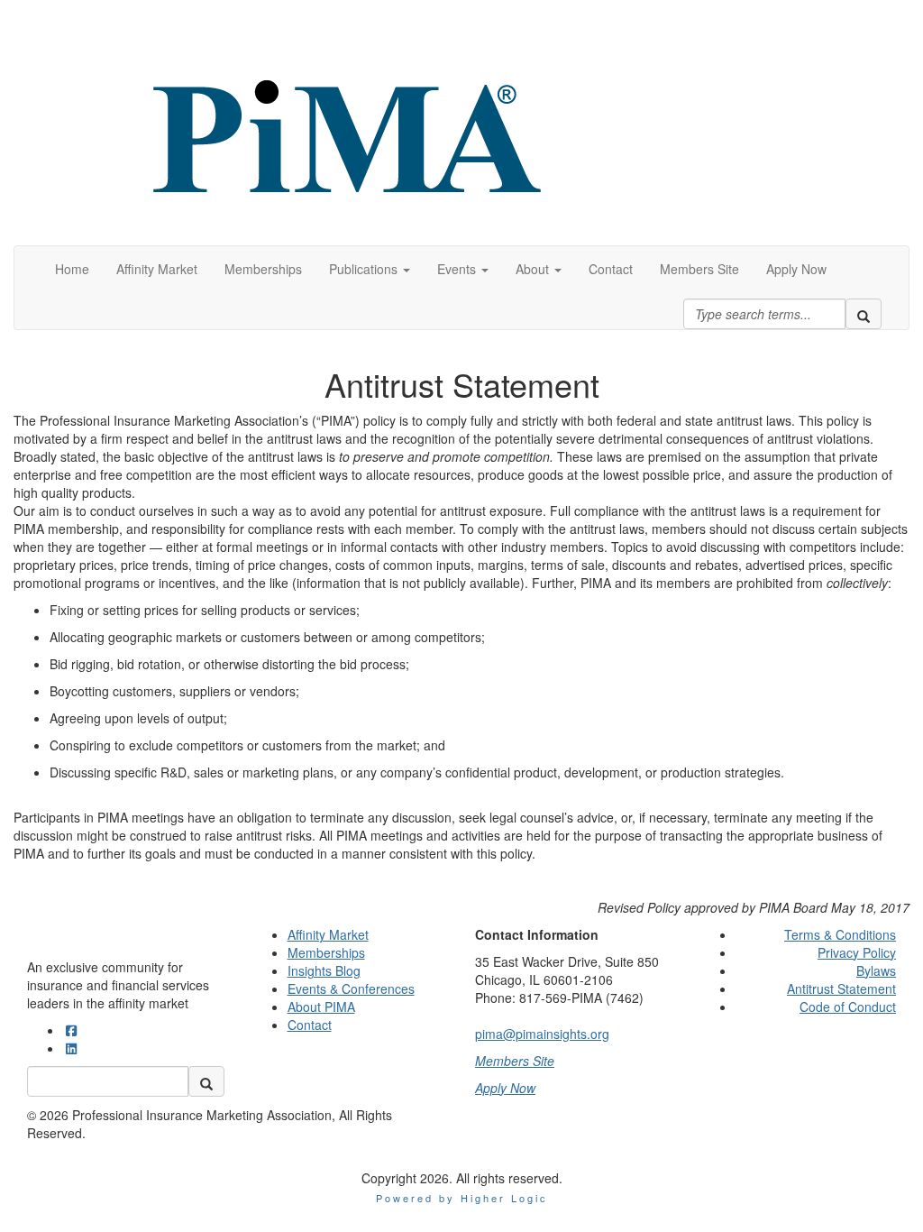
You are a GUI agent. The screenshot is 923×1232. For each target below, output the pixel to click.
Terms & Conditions (840, 934)
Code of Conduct (848, 1007)
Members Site (514, 1061)
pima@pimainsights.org (542, 1034)
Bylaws (876, 970)
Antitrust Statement (841, 988)
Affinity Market (328, 934)
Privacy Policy (857, 952)
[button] (369, 268)
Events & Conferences (351, 988)
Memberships (326, 952)
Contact (310, 1025)
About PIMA (321, 1007)
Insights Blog (324, 970)
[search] (863, 314)
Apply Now (505, 1088)
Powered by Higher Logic (462, 1198)
